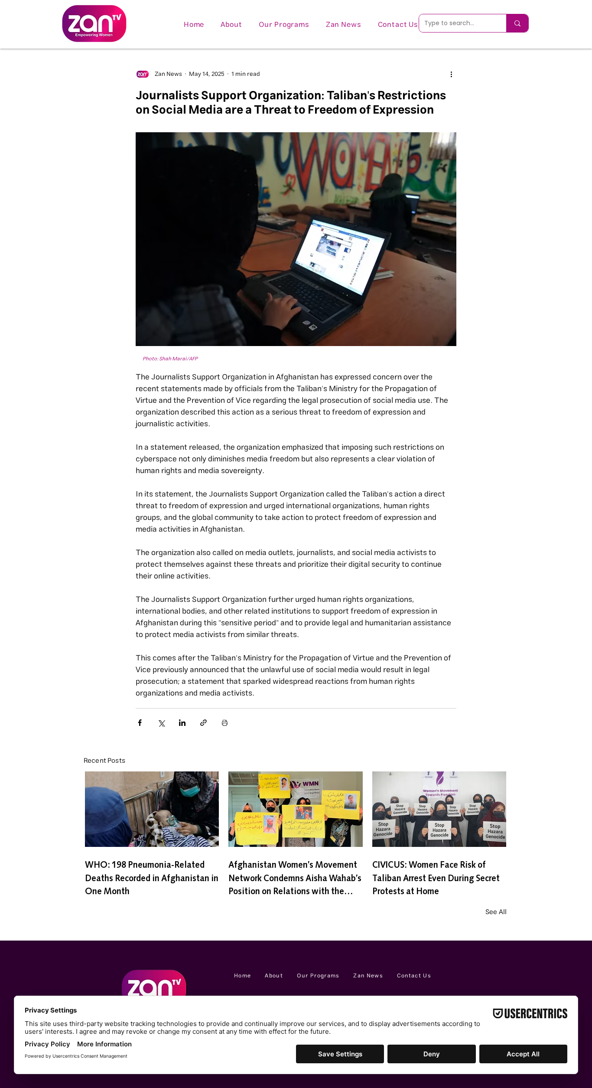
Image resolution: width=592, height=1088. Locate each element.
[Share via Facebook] (140, 723)
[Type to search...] (517, 23)
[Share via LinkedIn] (182, 723)
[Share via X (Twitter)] (161, 723)
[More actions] (451, 74)
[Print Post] (225, 723)
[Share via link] (203, 723)
